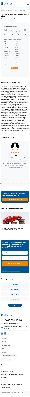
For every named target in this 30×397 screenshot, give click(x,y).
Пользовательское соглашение (11, 384)
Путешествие (6, 345)
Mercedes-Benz (19, 53)
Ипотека (4, 352)
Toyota (17, 61)
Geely (5, 45)
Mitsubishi (6, 55)
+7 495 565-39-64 (12, 320)
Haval (16, 45)
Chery (5, 43)
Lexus (16, 51)
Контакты (4, 368)
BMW (16, 41)
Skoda (5, 59)
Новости (4, 377)
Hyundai (6, 47)
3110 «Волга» (15, 294)
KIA (5, 49)
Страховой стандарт (8, 371)
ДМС (3, 348)
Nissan (17, 55)
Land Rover (7, 51)
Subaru (6, 61)
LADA (16, 49)
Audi (5, 41)
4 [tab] (13, 183)
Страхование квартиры (9, 355)
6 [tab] (21, 183)
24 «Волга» (15, 289)
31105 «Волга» (15, 299)
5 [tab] (17, 183)
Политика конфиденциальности (12, 374)
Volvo (5, 65)
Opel (5, 57)
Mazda (6, 53)
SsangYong (18, 59)
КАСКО (4, 338)
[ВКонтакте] (2, 334)
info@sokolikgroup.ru (11, 323)
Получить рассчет (13, 199)
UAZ (5, 63)
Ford (16, 43)
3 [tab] (9, 183)
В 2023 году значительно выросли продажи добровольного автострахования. (12, 229)
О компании (5, 365)
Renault (17, 57)
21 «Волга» (15, 284)
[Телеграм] (5, 334)
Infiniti (16, 47)
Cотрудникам (5, 387)
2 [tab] (5, 183)
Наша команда (6, 359)
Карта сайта (5, 381)
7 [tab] (25, 183)
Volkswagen (18, 63)
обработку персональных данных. (11, 271)
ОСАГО (4, 341)
